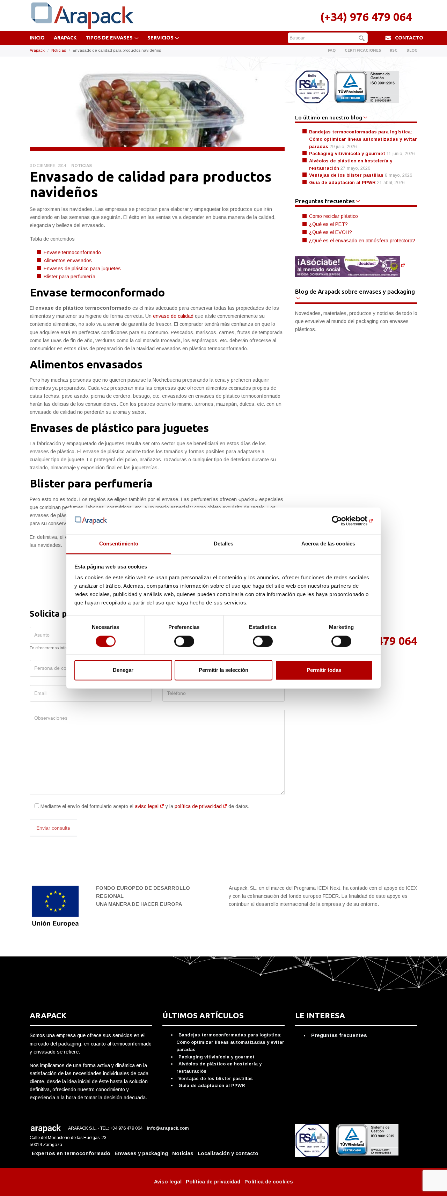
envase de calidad (173, 316)
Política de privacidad (213, 1181)
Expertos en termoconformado (71, 1153)
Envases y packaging (141, 1153)
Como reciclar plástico (333, 216)
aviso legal (147, 806)
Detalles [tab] (224, 544)
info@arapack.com (168, 1128)
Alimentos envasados (68, 260)
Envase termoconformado (72, 252)
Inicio (37, 38)
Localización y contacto (228, 1153)
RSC (393, 50)
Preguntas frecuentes (339, 1035)
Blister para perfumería (69, 276)
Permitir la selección (223, 670)
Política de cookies (268, 1181)
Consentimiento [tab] (118, 544)
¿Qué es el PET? (328, 224)
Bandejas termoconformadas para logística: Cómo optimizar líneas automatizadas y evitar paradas (363, 139)
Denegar (123, 670)
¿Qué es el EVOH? (330, 232)
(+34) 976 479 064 (366, 16)
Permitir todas (324, 670)
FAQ (332, 50)
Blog (411, 50)
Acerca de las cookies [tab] (328, 544)
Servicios (160, 38)
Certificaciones (363, 50)
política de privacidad (198, 806)
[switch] (184, 641)
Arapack (65, 38)
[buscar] (362, 38)
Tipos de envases (109, 38)
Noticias (58, 50)
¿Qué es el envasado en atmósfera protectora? (362, 240)
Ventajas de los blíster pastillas (346, 175)
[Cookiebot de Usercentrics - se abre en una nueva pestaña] (342, 520)
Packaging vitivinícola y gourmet (347, 153)
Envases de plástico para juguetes (82, 268)
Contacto (409, 38)
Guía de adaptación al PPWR (342, 182)
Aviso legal (168, 1181)
